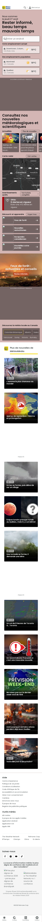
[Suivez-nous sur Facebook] (5, 856)
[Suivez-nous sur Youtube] (16, 856)
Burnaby (33, 337)
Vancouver (8, 337)
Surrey (17, 337)
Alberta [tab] (28, 332)
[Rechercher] (25, 7)
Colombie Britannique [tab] (13, 332)
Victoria (25, 337)
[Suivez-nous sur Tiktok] (22, 856)
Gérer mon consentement (12, 795)
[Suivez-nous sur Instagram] (10, 856)
